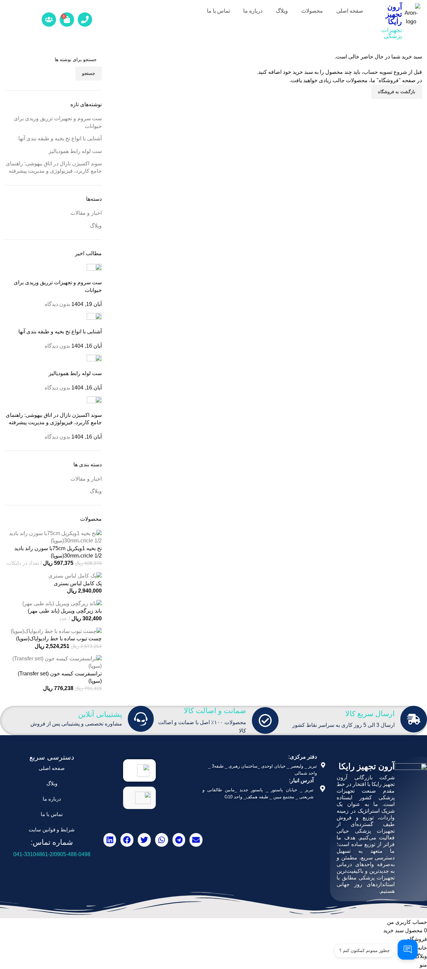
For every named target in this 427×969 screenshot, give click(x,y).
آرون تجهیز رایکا (394, 14)
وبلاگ (282, 11)
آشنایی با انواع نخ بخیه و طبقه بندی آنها (60, 138)
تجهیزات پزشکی (391, 33)
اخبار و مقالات (86, 213)
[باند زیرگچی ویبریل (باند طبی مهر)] (62, 603)
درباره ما (253, 11)
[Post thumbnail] (94, 271)
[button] (195, 840)
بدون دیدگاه (57, 304)
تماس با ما (218, 11)
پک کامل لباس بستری (78, 583)
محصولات (312, 11)
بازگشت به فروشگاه (396, 91)
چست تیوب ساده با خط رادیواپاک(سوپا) (59, 638)
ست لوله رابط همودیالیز (75, 151)
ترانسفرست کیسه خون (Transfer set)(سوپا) (60, 677)
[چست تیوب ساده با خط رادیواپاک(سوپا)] (56, 631)
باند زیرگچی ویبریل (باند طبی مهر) (65, 611)
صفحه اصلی (349, 11)
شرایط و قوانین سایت (52, 829)
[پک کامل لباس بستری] (75, 576)
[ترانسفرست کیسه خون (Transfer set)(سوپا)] (53, 662)
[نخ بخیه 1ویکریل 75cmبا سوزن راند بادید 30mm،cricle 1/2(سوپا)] (53, 536)
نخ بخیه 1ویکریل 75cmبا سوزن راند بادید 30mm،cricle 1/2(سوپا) (58, 551)
